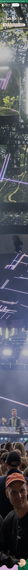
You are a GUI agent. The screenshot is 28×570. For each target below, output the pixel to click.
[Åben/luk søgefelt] (22, 5)
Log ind (16, 5)
